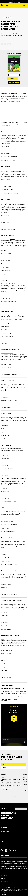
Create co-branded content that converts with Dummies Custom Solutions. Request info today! (14, 1)
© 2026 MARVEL (4, 894)
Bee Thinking (4, 203)
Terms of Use (4, 875)
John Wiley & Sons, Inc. (16, 887)
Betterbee (3, 283)
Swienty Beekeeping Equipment (15, 604)
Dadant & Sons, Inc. (5, 384)
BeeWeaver (12, 239)
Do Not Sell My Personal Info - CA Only (9, 885)
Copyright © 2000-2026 (5, 887)
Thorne (2, 639)
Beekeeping (4, 700)
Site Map (2, 841)
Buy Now (12, 78)
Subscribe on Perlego (14, 82)
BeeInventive (4, 170)
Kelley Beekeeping (5, 448)
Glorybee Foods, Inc (19, 420)
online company (6, 135)
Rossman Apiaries (5, 541)
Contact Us (3, 834)
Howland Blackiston (6, 35)
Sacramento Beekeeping (6, 574)
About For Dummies (5, 831)
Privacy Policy (3, 878)
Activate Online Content (5, 838)
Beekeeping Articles (7, 17)
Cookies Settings (4, 881)
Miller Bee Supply (4, 511)
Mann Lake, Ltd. (4, 478)
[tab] (13, 764)
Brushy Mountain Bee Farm (7, 353)
